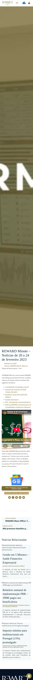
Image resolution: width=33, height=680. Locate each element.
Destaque (5, 566)
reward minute (23, 493)
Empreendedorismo (13, 605)
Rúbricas (25, 366)
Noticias (7, 366)
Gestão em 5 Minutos (13, 566)
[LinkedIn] (16, 497)
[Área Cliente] (29, 3)
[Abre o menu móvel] (17, 2)
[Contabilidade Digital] (24, 3)
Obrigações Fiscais (18, 647)
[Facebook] (9, 497)
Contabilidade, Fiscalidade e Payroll (17, 387)
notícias (15, 493)
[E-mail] (23, 497)
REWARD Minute (15, 366)
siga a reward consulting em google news (16, 488)
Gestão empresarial (11, 400)
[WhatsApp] (20, 497)
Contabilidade (7, 645)
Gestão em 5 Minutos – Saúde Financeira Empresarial (16, 558)
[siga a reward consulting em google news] (16, 480)
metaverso (8, 493)
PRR (3, 606)
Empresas (21, 605)
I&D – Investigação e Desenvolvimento (18, 402)
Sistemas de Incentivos (11, 606)
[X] (13, 497)
